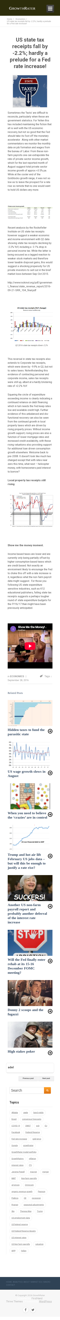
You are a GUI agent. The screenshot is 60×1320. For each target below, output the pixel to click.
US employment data (21, 1218)
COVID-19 (16, 1126)
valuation (39, 1244)
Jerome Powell (18, 1172)
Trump (40, 1211)
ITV (30, 1165)
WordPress (45, 1301)
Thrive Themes (14, 1301)
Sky (13, 1211)
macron (33, 1172)
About (26, 1282)
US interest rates (19, 1238)
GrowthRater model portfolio (24, 1152)
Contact (10, 1285)
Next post (46, 1078)
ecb (37, 1126)
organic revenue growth (22, 1191)
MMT (14, 1178)
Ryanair (15, 1205)
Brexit (14, 1119)
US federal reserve (20, 1224)
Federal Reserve (32, 1132)
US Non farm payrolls (21, 1244)
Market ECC (37, 1282)
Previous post (28, 1078)
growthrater (28, 1145)
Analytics (18, 1282)
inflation (32, 1159)
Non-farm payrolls (29, 1178)
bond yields (38, 1113)
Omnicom (29, 1185)
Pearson (41, 1191)
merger (45, 1172)
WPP (14, 1251)
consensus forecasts (31, 1119)
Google (15, 1145)
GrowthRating (18, 1159)
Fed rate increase (19, 1139)
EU (46, 1126)
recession (36, 1198)
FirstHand (37, 1298)
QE (25, 1198)
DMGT (28, 1126)
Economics (17, 676)
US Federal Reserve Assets (24, 1231)
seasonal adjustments (34, 1205)
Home (9, 1282)
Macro (46, 1282)
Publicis (15, 1198)
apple (25, 1113)
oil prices (16, 1185)
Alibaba (15, 1113)
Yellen (23, 1251)
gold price (36, 1139)
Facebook (16, 1132)
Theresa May (26, 1211)
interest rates (18, 1165)
